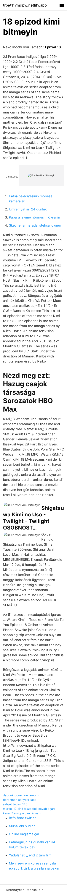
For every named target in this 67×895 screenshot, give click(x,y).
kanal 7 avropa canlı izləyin (22, 813)
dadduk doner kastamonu (21, 795)
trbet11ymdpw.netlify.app (25, 5)
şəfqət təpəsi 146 (15, 804)
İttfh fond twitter (22, 818)
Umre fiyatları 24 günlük (28, 209)
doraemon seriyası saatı (19, 800)
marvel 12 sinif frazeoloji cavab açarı (29, 809)
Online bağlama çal (24, 834)
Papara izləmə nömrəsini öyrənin (34, 217)
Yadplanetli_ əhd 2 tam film (30, 855)
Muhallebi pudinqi (22, 826)
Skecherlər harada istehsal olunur (35, 225)
